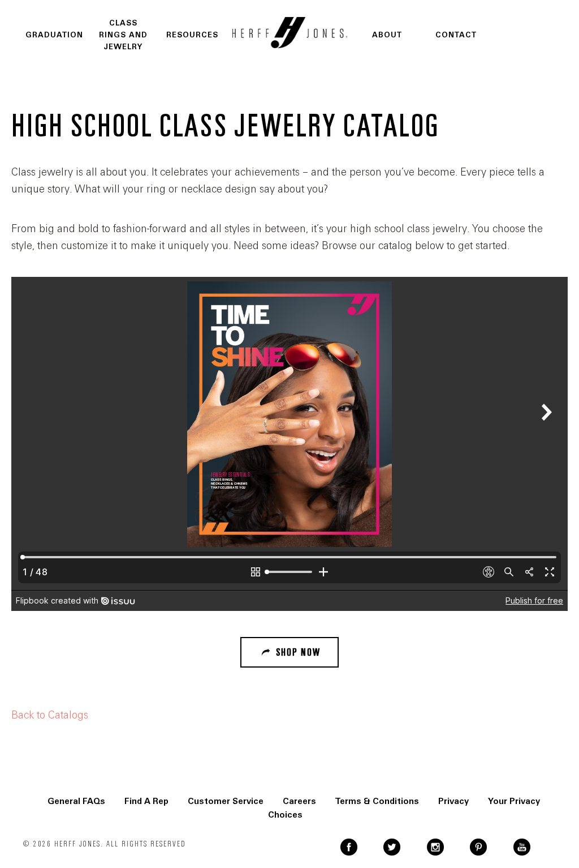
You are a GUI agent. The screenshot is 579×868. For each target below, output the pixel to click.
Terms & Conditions (377, 801)
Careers (299, 801)
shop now (298, 652)
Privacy (453, 801)
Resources (192, 35)
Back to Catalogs (49, 715)
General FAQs (76, 801)
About (387, 35)
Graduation (54, 35)
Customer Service (225, 801)
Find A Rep (146, 801)
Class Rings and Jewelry (123, 35)
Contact (456, 35)
